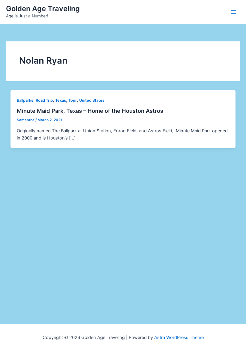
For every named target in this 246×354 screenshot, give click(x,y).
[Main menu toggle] (233, 12)
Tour (72, 100)
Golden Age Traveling (43, 8)
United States (91, 100)
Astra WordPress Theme (179, 337)
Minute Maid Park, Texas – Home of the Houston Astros (90, 110)
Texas (60, 100)
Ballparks (25, 100)
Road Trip (44, 100)
